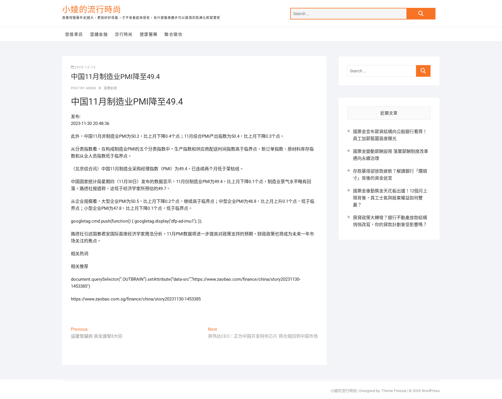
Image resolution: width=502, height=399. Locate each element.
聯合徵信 (173, 34)
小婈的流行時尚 (91, 10)
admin (90, 88)
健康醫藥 (149, 34)
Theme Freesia (393, 391)
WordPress (431, 391)
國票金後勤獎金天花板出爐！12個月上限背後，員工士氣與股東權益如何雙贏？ (390, 197)
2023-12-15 (85, 67)
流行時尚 (124, 34)
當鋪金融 (99, 34)
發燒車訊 (74, 34)
